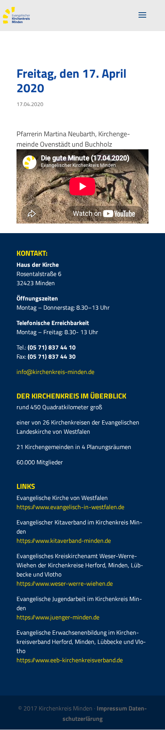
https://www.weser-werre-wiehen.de (64, 583)
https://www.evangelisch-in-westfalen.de (70, 506)
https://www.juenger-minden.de (57, 617)
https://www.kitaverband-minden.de (63, 540)
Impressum (113, 708)
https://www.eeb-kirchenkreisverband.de (69, 660)
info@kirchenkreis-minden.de (55, 371)
